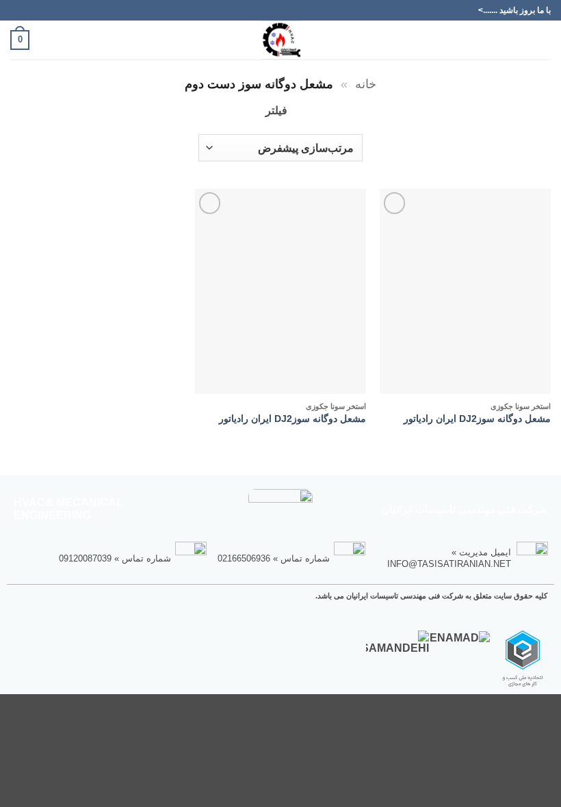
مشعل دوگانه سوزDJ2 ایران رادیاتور (477, 418)
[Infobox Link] (462, 557)
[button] (542, 40)
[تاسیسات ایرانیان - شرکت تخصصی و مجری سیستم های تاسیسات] (280, 40)
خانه (365, 84)
